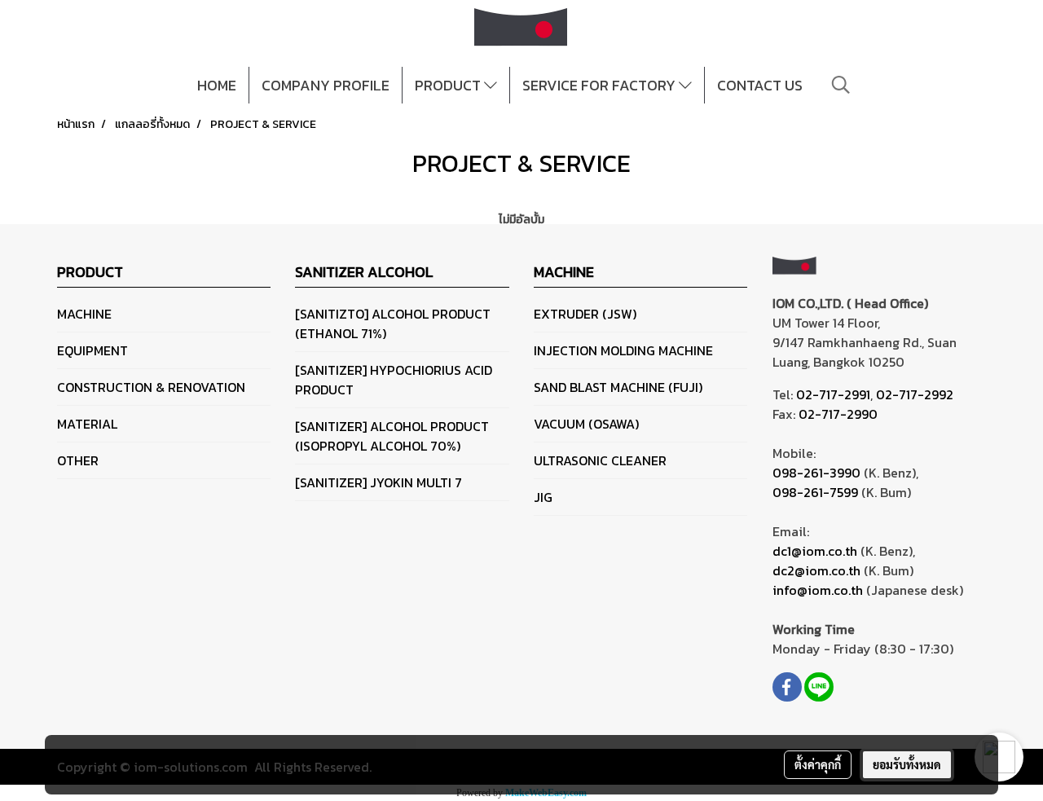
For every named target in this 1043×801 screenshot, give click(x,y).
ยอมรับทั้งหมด (907, 764)
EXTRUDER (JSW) (585, 313)
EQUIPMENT (92, 350)
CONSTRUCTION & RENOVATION (151, 387)
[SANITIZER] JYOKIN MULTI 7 (378, 482)
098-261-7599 (815, 492)
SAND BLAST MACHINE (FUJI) (618, 387)
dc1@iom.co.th (814, 551)
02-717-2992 (914, 394)
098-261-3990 (816, 472)
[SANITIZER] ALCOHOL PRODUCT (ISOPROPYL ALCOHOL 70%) (392, 436)
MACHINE (84, 313)
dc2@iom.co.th (816, 570)
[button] (841, 84)
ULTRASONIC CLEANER (600, 460)
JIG (543, 497)
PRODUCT (449, 85)
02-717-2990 (838, 414)
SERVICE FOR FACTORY (600, 85)
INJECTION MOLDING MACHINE (623, 350)
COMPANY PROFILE (325, 85)
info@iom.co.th (817, 590)
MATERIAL (87, 424)
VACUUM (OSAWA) (586, 424)
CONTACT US (760, 85)
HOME (216, 85)
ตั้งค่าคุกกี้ (817, 764)
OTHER (78, 460)
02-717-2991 (833, 394)
